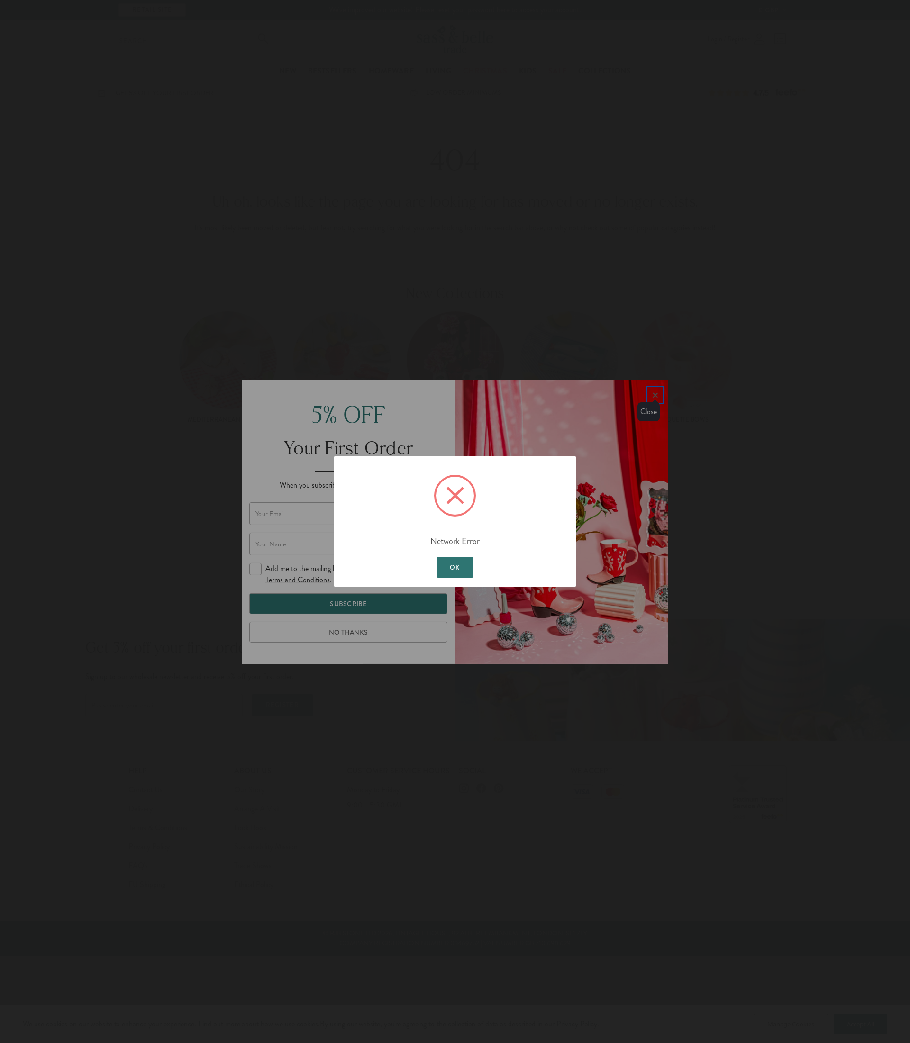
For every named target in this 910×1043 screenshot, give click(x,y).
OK (455, 567)
